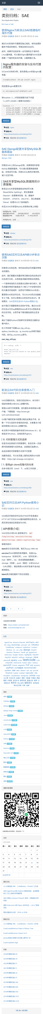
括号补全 (16, 680)
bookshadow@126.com (16, 628)
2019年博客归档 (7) (10, 977)
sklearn (23, 670)
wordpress (24, 676)
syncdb (35, 670)
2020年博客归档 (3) (10, 973)
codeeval (18, 647)
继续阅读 (6, 121)
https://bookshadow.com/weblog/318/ (18, 240)
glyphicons (33, 652)
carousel (24, 645)
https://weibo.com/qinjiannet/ (18, 625)
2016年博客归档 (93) (10, 992)
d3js (20, 650)
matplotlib (9, 663)
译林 (7, 781)
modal (24, 663)
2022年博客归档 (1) (10, 963)
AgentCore (8, 642)
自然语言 (36, 683)
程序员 (14, 683)
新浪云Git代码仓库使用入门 (18, 390)
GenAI (23, 652)
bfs (5, 645)
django (4, 158)
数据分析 (30, 680)
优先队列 (12, 678)
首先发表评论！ (22, 138)
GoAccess (8, 655)
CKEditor (35, 645)
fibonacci (16, 652)
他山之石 (9, 758)
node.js (35, 663)
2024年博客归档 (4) (10, 959)
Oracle (14, 665)
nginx (12, 127)
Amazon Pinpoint (19, 642)
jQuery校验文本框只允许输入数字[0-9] (16, 938)
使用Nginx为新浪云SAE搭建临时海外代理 (21, 32)
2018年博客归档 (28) (10, 982)
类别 (12, 9)
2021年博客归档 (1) (10, 968)
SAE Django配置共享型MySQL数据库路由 (21, 150)
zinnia (32, 675)
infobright (28, 657)
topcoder (29, 673)
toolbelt (22, 673)
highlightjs (28, 655)
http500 (8, 657)
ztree (38, 676)
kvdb (20, 660)
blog (9, 645)
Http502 (15, 657)
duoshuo (9, 652)
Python (8, 739)
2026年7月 (6, 875)
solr (27, 670)
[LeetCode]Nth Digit (10, 942)
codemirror (26, 647)
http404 (35, 655)
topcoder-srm (10, 753)
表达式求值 (17, 685)
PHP (27, 665)
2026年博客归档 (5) (10, 954)
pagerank (21, 665)
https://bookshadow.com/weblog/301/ (18, 375)
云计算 (6, 678)
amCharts (30, 642)
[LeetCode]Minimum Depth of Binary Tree (18, 928)
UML (36, 673)
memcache (17, 663)
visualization (15, 676)
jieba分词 (7, 660)
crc (14, 650)
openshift (7, 665)
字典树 (33, 678)
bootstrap (15, 645)
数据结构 (9, 767)
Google (15, 655)
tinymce (9, 673)
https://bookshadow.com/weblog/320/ (18, 134)
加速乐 (18, 678)
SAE (36, 36)
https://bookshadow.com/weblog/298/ (18, 488)
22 (32, 863)
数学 (7, 762)
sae (11, 368)
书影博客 (24, 1010)
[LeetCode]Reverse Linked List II (15, 933)
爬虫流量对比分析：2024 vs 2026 (15, 912)
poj (31, 665)
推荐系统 (23, 680)
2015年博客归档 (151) (11, 996)
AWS (37, 642)
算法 (7, 776)
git (27, 652)
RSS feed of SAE (8, 24)
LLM (37, 660)
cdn (29, 645)
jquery (14, 660)
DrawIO (34, 650)
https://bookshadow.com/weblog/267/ (18, 593)
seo (18, 670)
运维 (27, 685)
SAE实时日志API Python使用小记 (23, 301)
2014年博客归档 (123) (11, 1001)
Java (35, 657)
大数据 (28, 678)
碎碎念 (8, 772)
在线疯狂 (10, 36)
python (10, 667)
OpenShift (9, 734)
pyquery (37, 665)
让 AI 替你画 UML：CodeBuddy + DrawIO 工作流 (20, 886)
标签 (5, 636)
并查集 (9, 680)
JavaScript (9, 720)
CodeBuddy (10, 647)
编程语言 (28, 683)
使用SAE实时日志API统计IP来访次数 (21, 256)
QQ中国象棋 (18, 668)
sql (31, 670)
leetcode (29, 660)
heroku (21, 655)
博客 (5, 9)
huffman (22, 657)
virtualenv (6, 676)
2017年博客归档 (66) (10, 987)
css (17, 650)
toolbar (15, 673)
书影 (4, 2)
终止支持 (20, 683)
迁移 (23, 685)
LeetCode (9, 725)
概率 (35, 680)
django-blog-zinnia (12, 710)
